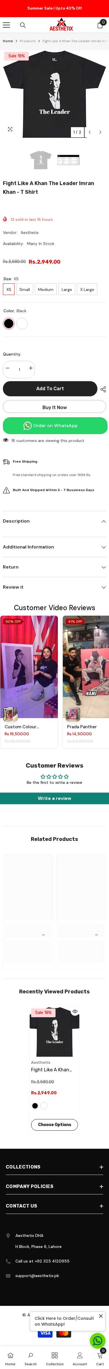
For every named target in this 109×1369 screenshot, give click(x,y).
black (35, 1107)
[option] (54, 9)
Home (8, 42)
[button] (90, 134)
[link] (28, 935)
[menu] (6, 26)
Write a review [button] (54, 800)
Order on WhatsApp (55, 427)
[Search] (22, 26)
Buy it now (54, 409)
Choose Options (54, 1126)
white (43, 1107)
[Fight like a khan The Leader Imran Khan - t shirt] (54, 1033)
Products (28, 42)
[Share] (101, 391)
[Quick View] (75, 1012)
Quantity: (12, 355)
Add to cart (50, 390)
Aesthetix (30, 234)
